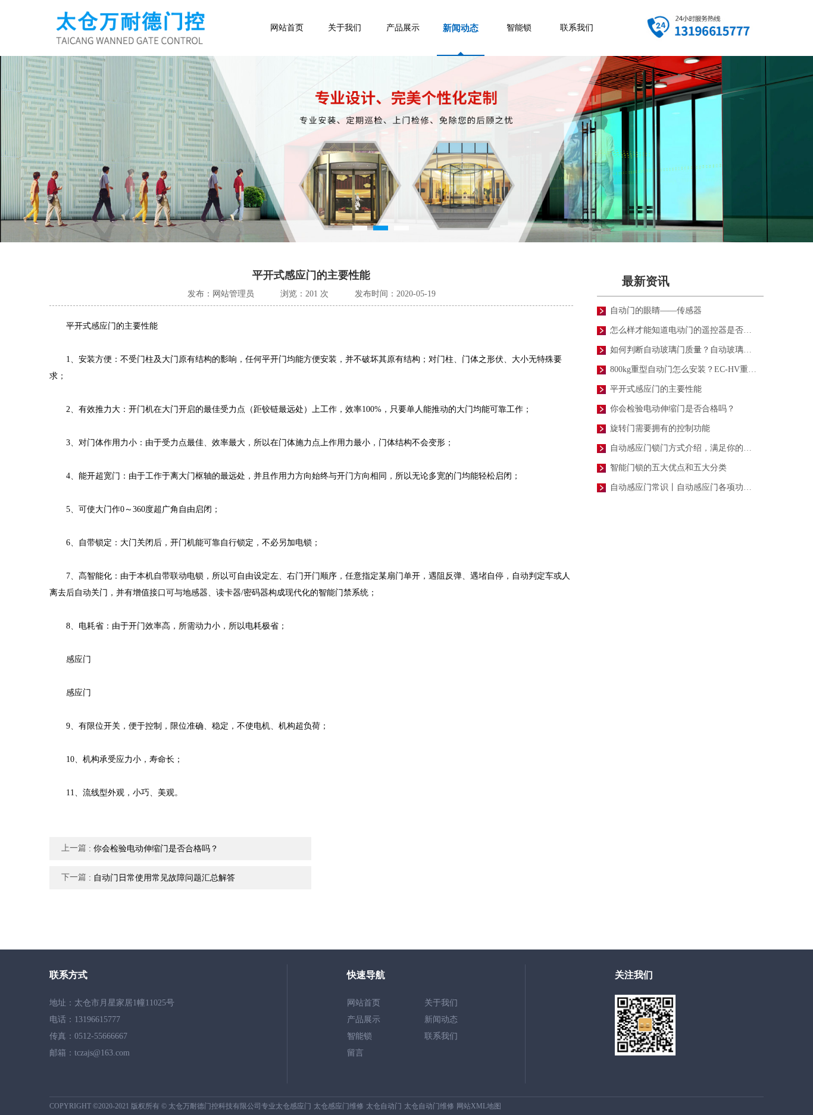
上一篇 (139, 848)
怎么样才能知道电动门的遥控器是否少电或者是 (684, 330)
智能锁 (518, 27)
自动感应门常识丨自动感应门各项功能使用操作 (684, 487)
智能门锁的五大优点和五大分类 (668, 467)
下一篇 (148, 877)
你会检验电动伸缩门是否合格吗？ (672, 408)
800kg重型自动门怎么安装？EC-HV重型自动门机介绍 (684, 369)
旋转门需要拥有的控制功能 (660, 428)
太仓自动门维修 (429, 1106)
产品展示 (403, 27)
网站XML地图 (478, 1106)
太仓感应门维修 (339, 1106)
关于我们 (344, 27)
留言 (355, 1052)
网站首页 (287, 27)
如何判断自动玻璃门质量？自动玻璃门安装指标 (684, 349)
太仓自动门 (384, 1106)
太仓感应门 (293, 1106)
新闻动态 (461, 28)
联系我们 (576, 27)
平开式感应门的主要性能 (656, 389)
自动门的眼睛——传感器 (656, 310)
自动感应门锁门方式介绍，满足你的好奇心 (684, 447)
